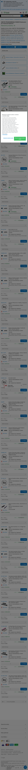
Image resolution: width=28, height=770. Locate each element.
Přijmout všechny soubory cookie (20, 139)
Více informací (4, 134)
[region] (14, 127)
